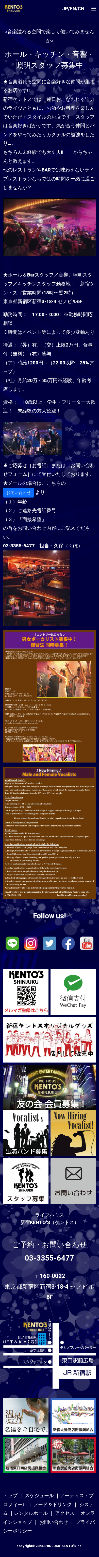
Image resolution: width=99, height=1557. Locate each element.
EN (73, 8)
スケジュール (39, 1495)
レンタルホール (31, 1513)
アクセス (64, 1513)
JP (65, 8)
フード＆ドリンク (52, 1504)
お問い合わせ (18, 493)
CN (81, 8)
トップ (10, 1495)
